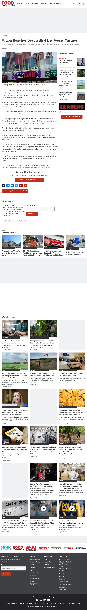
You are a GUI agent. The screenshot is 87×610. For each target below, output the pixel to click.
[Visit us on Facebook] (37, 600)
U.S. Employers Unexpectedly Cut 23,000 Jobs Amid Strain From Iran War (14, 449)
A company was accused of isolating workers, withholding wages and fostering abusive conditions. (14, 382)
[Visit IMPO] (43, 548)
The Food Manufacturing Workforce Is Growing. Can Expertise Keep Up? (43, 448)
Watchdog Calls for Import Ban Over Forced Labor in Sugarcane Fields (65, 95)
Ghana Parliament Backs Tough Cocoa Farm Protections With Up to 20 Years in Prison (71, 449)
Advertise (22, 603)
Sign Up (6, 573)
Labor (4, 35)
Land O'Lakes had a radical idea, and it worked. (42, 528)
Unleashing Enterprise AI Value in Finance (75, 253)
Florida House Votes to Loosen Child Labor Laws (11, 253)
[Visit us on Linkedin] (45, 600)
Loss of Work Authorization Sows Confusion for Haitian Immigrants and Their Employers (42, 486)
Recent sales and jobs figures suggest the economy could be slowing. (72, 379)
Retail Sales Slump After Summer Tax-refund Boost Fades (71, 375)
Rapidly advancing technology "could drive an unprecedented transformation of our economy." (14, 527)
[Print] (3, 185)
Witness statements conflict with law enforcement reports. (70, 528)
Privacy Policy (46, 603)
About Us (29, 603)
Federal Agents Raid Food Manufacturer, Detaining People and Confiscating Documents (72, 523)
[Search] (79, 4)
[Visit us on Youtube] (48, 600)
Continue (31, 214)
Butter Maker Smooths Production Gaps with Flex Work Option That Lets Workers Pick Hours (42, 523)
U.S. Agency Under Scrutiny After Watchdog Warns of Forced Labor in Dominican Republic (66, 83)
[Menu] (83, 4)
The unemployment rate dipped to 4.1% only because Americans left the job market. (14, 456)
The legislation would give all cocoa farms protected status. (71, 455)
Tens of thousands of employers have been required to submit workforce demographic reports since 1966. (15, 419)
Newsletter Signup (11, 603)
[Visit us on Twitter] (41, 600)
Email (2, 565)
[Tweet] (16, 185)
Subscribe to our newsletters (29, 180)
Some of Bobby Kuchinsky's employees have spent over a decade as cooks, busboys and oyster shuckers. (42, 492)
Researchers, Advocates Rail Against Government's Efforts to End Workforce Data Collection (15, 412)
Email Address (31, 205)
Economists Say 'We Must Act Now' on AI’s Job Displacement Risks (14, 522)
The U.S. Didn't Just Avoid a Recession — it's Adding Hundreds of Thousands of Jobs (32, 253)
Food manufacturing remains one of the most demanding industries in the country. (71, 491)
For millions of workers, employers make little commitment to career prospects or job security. (71, 419)
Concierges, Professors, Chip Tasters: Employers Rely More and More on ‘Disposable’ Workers (71, 412)
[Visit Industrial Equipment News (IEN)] (31, 548)
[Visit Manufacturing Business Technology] (80, 548)
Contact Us (37, 603)
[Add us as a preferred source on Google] (25, 185)
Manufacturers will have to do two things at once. (43, 453)
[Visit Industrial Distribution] (56, 548)
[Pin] (21, 185)
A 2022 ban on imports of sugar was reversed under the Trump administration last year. (42, 380)
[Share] (8, 185)
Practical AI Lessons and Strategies (66, 61)
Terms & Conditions (58, 603)
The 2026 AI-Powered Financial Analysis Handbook (13, 342)
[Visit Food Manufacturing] (18, 548)
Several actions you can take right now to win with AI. (14, 346)
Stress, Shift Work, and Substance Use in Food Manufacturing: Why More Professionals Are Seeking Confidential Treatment (71, 486)
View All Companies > (72, 117)
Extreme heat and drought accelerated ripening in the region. (41, 346)
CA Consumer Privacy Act (73, 603)
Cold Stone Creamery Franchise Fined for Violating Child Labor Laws (53, 253)
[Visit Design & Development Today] (6, 548)
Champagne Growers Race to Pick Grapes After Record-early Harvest (66, 72)
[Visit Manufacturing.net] (68, 548)
